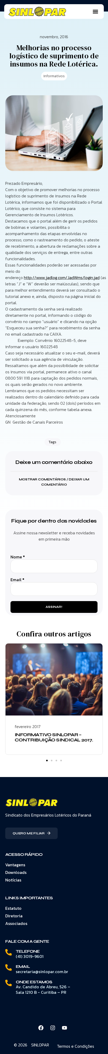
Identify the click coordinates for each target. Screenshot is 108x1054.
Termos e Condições (75, 1046)
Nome (17, 556)
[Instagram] (52, 1028)
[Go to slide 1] (47, 760)
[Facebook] (41, 1028)
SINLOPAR (40, 1045)
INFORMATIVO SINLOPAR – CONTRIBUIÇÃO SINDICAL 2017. (54, 737)
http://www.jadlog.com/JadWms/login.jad (62, 277)
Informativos (54, 76)
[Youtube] (64, 1028)
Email (17, 579)
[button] (95, 11)
